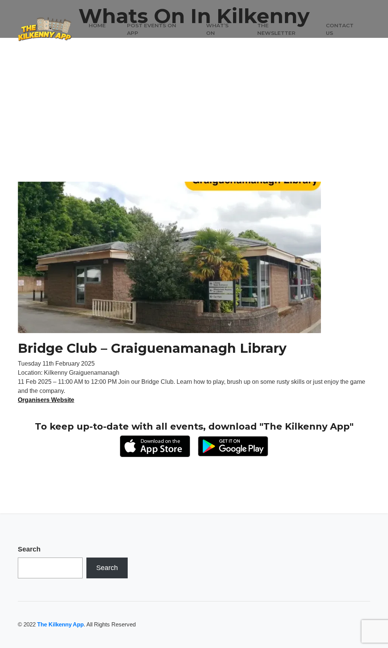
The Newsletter (276, 29)
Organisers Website (46, 400)
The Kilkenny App (60, 624)
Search (29, 549)
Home (97, 25)
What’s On (217, 29)
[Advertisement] (194, 125)
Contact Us (340, 29)
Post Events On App (151, 29)
